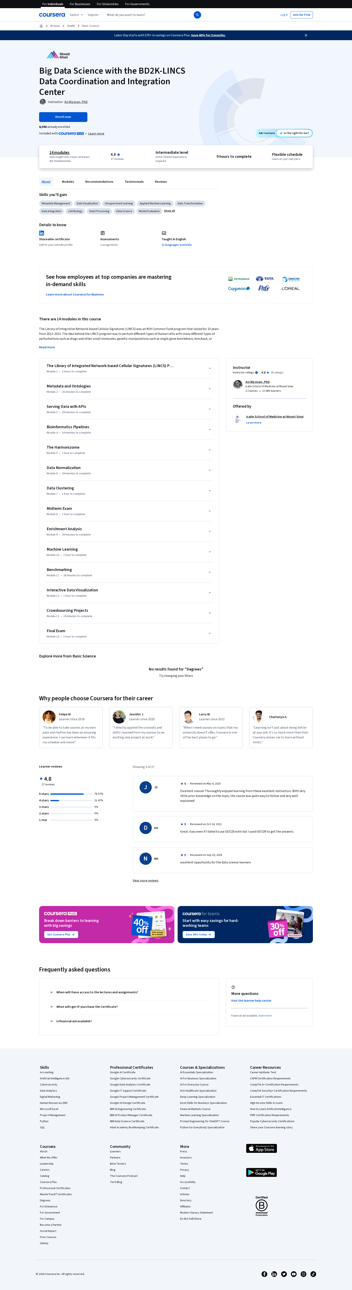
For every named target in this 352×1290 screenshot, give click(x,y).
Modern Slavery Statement (196, 1213)
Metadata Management (56, 203)
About (46, 181)
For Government (50, 1213)
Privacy (184, 1170)
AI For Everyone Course (194, 1085)
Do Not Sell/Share (190, 1219)
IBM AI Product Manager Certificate (131, 1115)
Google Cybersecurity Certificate (130, 1078)
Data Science (124, 211)
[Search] (197, 15)
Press (183, 1151)
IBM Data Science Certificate (127, 1121)
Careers (45, 1170)
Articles (184, 1194)
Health (71, 26)
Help (183, 1176)
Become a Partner (51, 1225)
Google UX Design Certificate (127, 1103)
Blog (113, 1170)
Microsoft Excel (49, 1109)
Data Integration (51, 211)
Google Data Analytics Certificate (130, 1085)
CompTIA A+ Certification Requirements (274, 1085)
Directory (185, 1200)
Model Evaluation (149, 211)
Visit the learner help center (251, 1000)
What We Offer (48, 1158)
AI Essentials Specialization (196, 1072)
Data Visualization (87, 203)
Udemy (44, 1243)
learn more (265, 1016)
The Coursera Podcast (124, 1176)
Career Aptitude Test (263, 1072)
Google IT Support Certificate (128, 1091)
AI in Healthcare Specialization (198, 1091)
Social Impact (48, 1231)
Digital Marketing (50, 1097)
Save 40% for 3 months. (208, 35)
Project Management (52, 1115)
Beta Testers (118, 1164)
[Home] (41, 26)
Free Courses (48, 1237)
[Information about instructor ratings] (256, 372)
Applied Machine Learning (155, 203)
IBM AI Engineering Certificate (128, 1109)
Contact (185, 1188)
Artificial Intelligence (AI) (54, 1078)
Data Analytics (48, 1091)
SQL (42, 1127)
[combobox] (144, 15)
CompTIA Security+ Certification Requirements (278, 1091)
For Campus (47, 1219)
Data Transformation (190, 203)
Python (44, 1121)
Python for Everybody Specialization (202, 1127)
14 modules (59, 152)
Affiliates (185, 1207)
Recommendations (99, 181)
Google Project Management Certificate (134, 1097)
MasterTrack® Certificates (56, 1194)
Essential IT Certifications (265, 1097)
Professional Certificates (55, 1188)
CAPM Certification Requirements (270, 1078)
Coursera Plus (48, 1182)
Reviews (161, 181)
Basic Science (90, 26)
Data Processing (99, 211)
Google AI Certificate (122, 1072)
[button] (93, 15)
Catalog (44, 1176)
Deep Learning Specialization (197, 1097)
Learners (115, 1151)
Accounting (47, 1072)
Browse (55, 26)
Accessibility (188, 1182)
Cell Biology (75, 211)
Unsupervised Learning (119, 203)
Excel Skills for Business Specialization (203, 1103)
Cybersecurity (48, 1085)
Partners (115, 1158)
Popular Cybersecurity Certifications (272, 1121)
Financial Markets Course (195, 1109)
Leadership (47, 1164)
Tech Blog (116, 1182)
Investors (186, 1158)
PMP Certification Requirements (269, 1115)
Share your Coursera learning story (271, 1127)
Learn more (96, 133)
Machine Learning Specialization (199, 1115)
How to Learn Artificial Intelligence (271, 1109)
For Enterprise (48, 1207)
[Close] (306, 35)
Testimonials (134, 181)
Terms (184, 1164)
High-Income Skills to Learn (266, 1103)
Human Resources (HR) (53, 1103)
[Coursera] (52, 15)
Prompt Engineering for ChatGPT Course (204, 1121)
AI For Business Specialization (198, 1078)
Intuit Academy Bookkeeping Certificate (134, 1127)
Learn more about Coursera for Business (75, 294)
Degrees (45, 1200)
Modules (68, 181)
